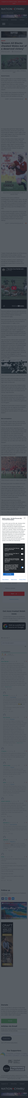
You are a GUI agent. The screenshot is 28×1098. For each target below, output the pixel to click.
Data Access (14, 579)
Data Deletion (5, 579)
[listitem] (14, 545)
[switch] (22, 549)
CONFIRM (8, 574)
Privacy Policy (22, 579)
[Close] (25, 518)
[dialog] (14, 549)
